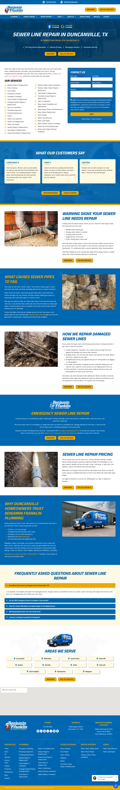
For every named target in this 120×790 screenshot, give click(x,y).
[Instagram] (47, 731)
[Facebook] (38, 731)
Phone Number (74, 82)
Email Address (96, 82)
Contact (106, 16)
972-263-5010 (96, 107)
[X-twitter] (41, 731)
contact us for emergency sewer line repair (59, 433)
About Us (70, 16)
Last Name (95, 76)
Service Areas (85, 16)
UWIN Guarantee (23, 536)
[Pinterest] (57, 731)
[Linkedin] (54, 731)
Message (73, 89)
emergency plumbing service (69, 431)
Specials (97, 16)
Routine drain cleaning (37, 314)
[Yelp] (51, 731)
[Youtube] (44, 731)
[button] (57, 185)
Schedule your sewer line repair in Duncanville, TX (22, 554)
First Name (73, 76)
